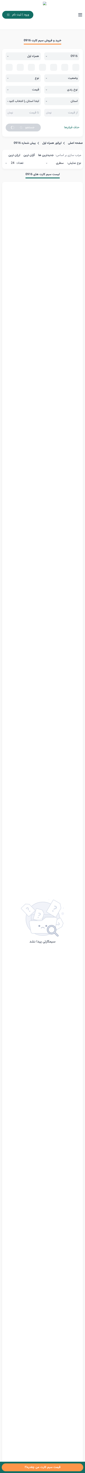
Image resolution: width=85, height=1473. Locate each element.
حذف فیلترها (71, 127)
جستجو (29, 127)
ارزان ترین (14, 155)
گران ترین (29, 155)
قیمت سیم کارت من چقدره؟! (43, 1467)
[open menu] (80, 14)
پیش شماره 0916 (25, 143)
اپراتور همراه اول (51, 143)
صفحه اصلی (75, 143)
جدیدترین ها (46, 155)
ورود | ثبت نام (20, 14)
